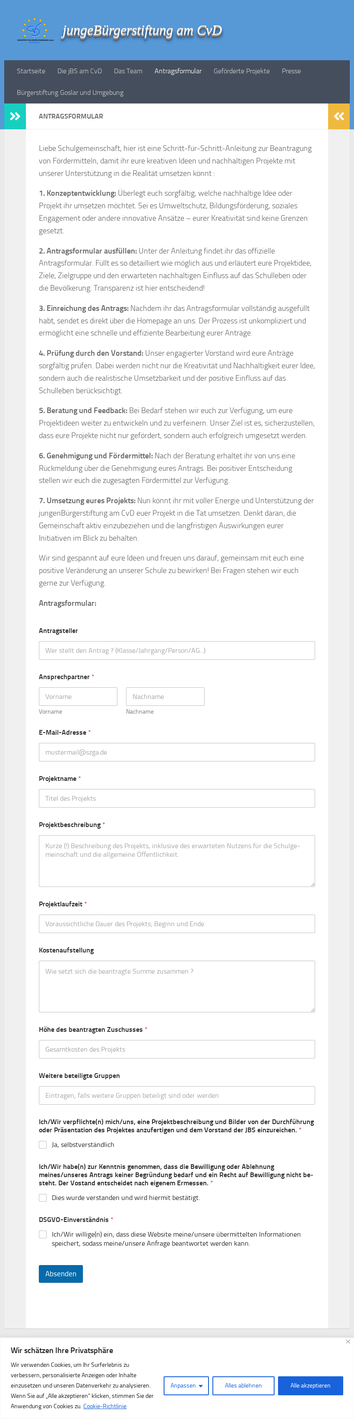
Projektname (60, 778)
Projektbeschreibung (72, 825)
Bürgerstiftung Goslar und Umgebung (70, 92)
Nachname (140, 711)
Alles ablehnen (243, 1385)
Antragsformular (178, 71)
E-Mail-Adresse (65, 732)
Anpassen (183, 1385)
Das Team (128, 71)
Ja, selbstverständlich (83, 1144)
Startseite (31, 71)
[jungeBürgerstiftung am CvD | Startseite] (35, 30)
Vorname (50, 711)
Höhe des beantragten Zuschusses (93, 1029)
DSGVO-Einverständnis (76, 1219)
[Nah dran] (348, 1342)
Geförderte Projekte (242, 71)
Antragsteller (58, 630)
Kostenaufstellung (66, 950)
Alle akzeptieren (311, 1385)
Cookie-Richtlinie (104, 1406)
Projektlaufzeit (63, 904)
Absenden (60, 1273)
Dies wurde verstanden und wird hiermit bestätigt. (126, 1197)
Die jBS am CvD (79, 71)
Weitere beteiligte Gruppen (79, 1075)
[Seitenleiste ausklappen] (15, 116)
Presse (291, 71)
